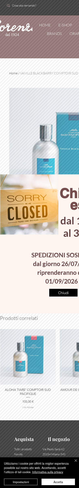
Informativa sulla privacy (47, 472)
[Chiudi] (73, 463)
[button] (63, 293)
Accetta (58, 482)
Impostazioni (21, 482)
